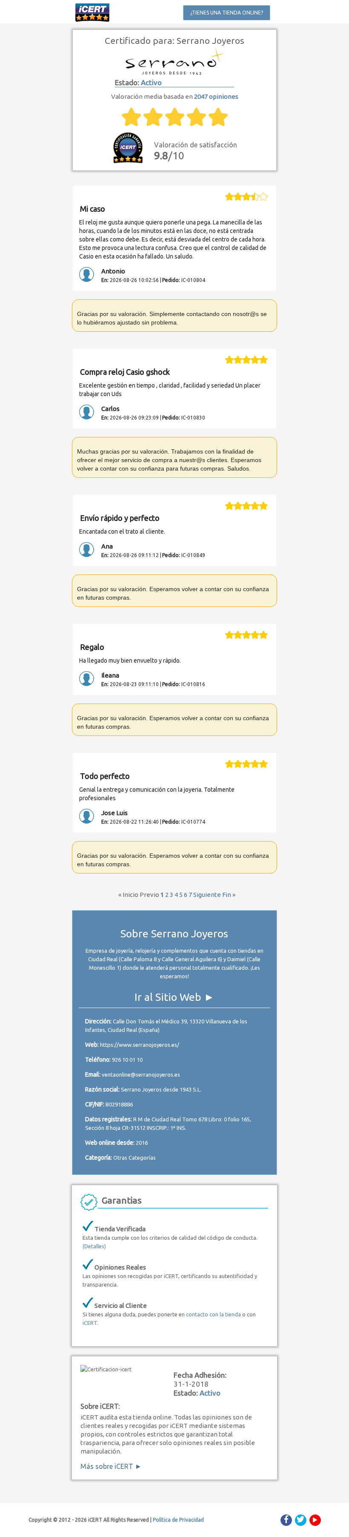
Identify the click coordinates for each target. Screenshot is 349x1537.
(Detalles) (94, 1246)
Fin (226, 894)
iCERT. (90, 1323)
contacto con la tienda (213, 1314)
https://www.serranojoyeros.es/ (139, 1045)
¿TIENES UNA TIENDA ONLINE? (226, 12)
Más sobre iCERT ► (111, 1466)
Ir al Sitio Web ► (174, 997)
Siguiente (207, 894)
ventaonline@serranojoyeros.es (141, 1074)
